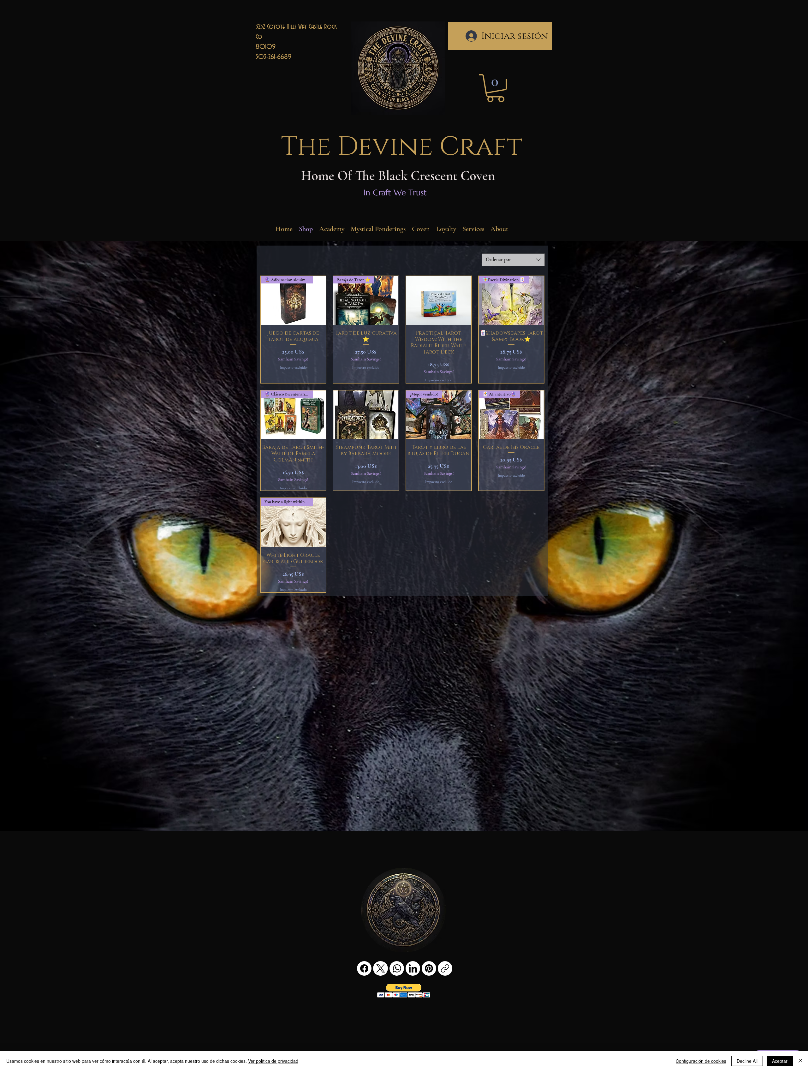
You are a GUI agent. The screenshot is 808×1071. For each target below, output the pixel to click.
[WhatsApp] (396, 968)
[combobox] (513, 259)
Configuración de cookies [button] (701, 1061)
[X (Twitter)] (380, 968)
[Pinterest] (429, 968)
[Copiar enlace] (445, 968)
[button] (495, 88)
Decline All (747, 1061)
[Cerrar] (800, 1061)
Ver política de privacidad (273, 1061)
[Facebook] (364, 968)
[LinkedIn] (413, 968)
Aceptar (779, 1061)
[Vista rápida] (438, 300)
